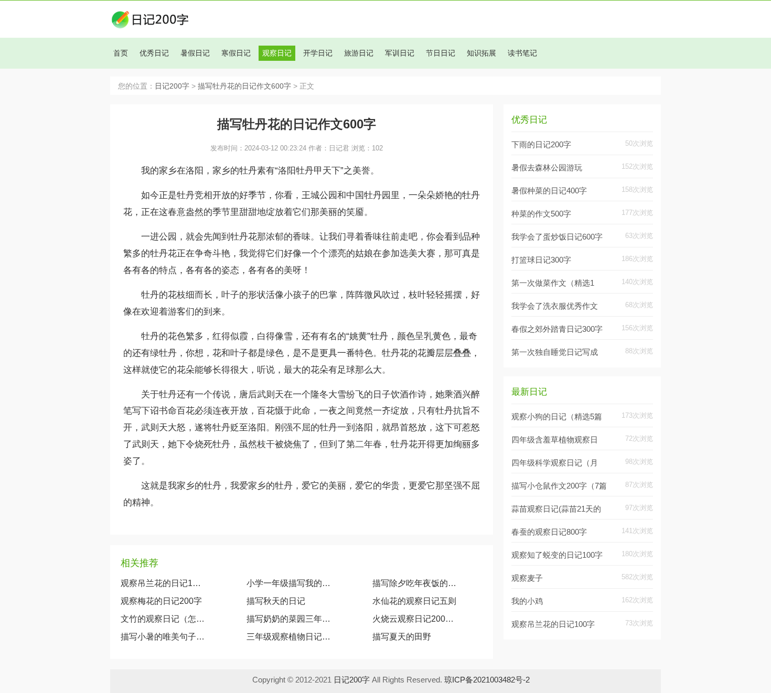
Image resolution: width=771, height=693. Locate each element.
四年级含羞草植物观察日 (554, 439)
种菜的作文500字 (541, 213)
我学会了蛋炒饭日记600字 (557, 236)
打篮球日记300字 (541, 259)
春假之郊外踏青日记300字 (557, 328)
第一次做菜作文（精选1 (552, 282)
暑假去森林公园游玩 (546, 167)
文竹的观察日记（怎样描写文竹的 (163, 618)
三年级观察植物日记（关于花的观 (289, 636)
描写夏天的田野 (401, 636)
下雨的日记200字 (541, 144)
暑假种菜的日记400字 (549, 190)
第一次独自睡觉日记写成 (554, 352)
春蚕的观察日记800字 (549, 531)
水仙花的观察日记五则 (414, 601)
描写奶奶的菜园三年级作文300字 (289, 618)
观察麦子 (527, 577)
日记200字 (172, 86)
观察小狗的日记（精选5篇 (556, 416)
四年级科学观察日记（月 (554, 462)
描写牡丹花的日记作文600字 (244, 86)
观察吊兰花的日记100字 (163, 583)
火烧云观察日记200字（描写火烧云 (416, 618)
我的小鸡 (527, 601)
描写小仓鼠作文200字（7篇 (559, 485)
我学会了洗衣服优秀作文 (554, 305)
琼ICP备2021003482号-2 (487, 679)
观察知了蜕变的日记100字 (557, 554)
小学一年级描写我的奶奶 (289, 583)
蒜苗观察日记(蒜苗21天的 (556, 508)
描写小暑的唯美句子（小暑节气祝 (163, 636)
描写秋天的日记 (276, 601)
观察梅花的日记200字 (161, 601)
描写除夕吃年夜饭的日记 (416, 583)
